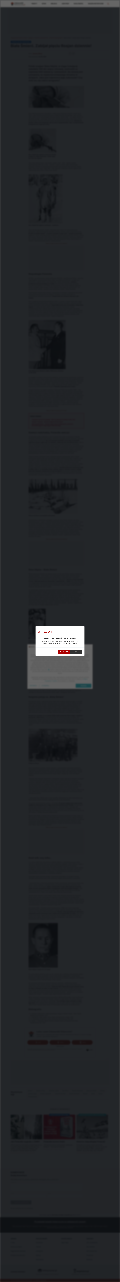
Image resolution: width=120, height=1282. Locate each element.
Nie (76, 651)
